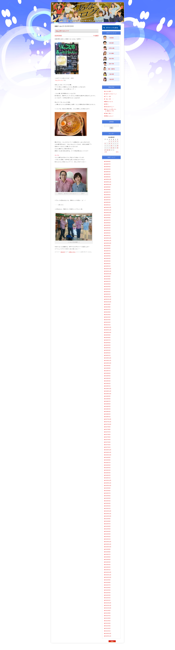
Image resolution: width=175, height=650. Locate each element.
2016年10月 (108, 455)
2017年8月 (107, 429)
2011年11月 (108, 605)
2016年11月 (108, 452)
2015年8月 (107, 490)
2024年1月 (107, 235)
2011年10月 (108, 608)
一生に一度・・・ (109, 99)
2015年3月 (107, 503)
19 (117, 145)
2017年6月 (107, 434)
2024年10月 (108, 212)
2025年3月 (107, 202)
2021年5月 (107, 314)
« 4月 (105, 152)
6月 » (117, 152)
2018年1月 (107, 416)
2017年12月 (108, 419)
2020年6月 (107, 342)
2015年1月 (107, 508)
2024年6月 (107, 222)
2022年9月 (107, 276)
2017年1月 (107, 447)
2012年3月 (107, 595)
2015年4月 (107, 500)
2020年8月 (107, 337)
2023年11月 (108, 240)
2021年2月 (107, 322)
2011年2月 (107, 628)
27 (105, 150)
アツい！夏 (108, 96)
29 (109, 150)
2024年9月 (107, 215)
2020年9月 (107, 335)
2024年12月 (108, 207)
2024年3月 (107, 230)
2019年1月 (107, 386)
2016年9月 (107, 457)
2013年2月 (107, 567)
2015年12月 (108, 480)
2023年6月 (107, 253)
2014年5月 (107, 529)
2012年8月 (107, 582)
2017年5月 (107, 437)
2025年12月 (108, 179)
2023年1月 (107, 266)
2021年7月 (107, 309)
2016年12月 (108, 449)
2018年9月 (107, 396)
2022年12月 (108, 268)
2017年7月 (107, 432)
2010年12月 (108, 633)
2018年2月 (107, 414)
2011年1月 (107, 631)
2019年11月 (108, 360)
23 (111, 148)
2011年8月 (107, 613)
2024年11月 (108, 210)
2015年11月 (108, 483)
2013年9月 (107, 549)
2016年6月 (107, 465)
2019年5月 (107, 375)
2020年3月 (107, 350)
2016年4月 (107, 470)
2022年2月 (107, 291)
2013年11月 (108, 544)
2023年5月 (107, 256)
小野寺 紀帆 (111, 48)
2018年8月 (107, 398)
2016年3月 (107, 472)
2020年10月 (108, 332)
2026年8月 (107, 161)
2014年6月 (107, 526)
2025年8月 (107, 189)
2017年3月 (107, 442)
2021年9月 (107, 304)
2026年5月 (107, 169)
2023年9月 (107, 245)
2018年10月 (108, 393)
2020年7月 (107, 340)
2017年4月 (107, 439)
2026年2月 (107, 176)
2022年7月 (107, 281)
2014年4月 (107, 531)
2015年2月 (107, 506)
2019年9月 (107, 365)
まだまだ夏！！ (109, 91)
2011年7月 (107, 615)
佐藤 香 (96, 35)
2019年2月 (107, 383)
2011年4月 (107, 623)
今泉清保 (111, 37)
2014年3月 (107, 534)
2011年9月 (107, 610)
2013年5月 (107, 559)
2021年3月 (107, 319)
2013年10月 (108, 546)
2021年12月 (108, 296)
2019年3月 (107, 381)
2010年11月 (108, 636)
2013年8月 (107, 552)
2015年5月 (107, 498)
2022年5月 (107, 286)
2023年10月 (108, 243)
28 (107, 150)
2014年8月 (107, 521)
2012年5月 (107, 590)
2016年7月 (107, 462)
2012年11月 (108, 574)
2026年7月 (107, 164)
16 (111, 145)
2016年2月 (107, 475)
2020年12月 (108, 327)
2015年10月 (108, 485)
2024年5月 (107, 225)
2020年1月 (107, 355)
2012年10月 (108, 577)
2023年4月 (107, 258)
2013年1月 (107, 569)
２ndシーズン (72, 252)
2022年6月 (107, 284)
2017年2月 (107, 444)
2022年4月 (107, 289)
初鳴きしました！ (109, 116)
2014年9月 (107, 518)
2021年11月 (108, 299)
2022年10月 (108, 273)
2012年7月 (107, 585)
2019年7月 (107, 370)
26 (117, 148)
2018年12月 (108, 388)
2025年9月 (107, 187)
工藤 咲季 (111, 79)
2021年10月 (108, 301)
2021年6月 (107, 312)
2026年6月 (107, 166)
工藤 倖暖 (111, 74)
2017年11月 (108, 421)
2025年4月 (107, 199)
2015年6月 (107, 495)
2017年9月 (107, 427)
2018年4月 (107, 409)
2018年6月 (107, 404)
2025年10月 (108, 184)
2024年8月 (107, 217)
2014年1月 (107, 539)
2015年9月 (107, 488)
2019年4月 (107, 378)
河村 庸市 (111, 43)
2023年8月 (107, 248)
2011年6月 (107, 618)
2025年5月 (107, 197)
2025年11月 (108, 182)
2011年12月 (108, 603)
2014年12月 (108, 511)
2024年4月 (107, 228)
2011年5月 (107, 620)
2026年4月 (107, 171)
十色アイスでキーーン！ (111, 94)
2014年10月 (108, 516)
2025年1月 (107, 205)
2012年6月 (107, 587)
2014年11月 (108, 513)
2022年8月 (107, 279)
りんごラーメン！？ (62, 31)
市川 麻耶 (111, 53)
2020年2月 (107, 353)
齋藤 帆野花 (111, 69)
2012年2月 (107, 597)
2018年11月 (108, 391)
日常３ (106, 104)
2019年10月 (108, 363)
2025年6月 (107, 194)
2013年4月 (107, 562)
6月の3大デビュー (109, 106)
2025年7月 (107, 192)
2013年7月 (107, 554)
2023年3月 (107, 261)
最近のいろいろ (109, 101)
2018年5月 (107, 406)
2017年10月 (108, 424)
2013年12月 (108, 541)
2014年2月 (107, 536)
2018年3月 (107, 411)
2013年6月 (107, 557)
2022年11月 (108, 271)
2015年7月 (107, 493)
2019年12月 (108, 358)
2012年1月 (107, 600)
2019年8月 (107, 368)
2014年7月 (107, 523)
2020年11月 (108, 330)
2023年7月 (107, 250)
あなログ (63, 252)
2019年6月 (107, 373)
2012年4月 (107, 592)
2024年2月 (107, 233)
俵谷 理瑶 (111, 58)
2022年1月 (107, 294)
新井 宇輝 (111, 63)
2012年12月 (108, 572)
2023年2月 (107, 263)
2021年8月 (107, 307)
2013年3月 (107, 564)
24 (113, 148)
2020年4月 (107, 347)
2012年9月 (107, 580)
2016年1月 (107, 478)
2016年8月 (107, 460)
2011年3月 (107, 625)
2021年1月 (107, 324)
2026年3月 (107, 174)
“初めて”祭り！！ (109, 113)
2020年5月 (107, 345)
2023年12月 (108, 238)
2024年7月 (107, 220)
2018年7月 (107, 401)
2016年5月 (107, 467)
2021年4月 (107, 317)
